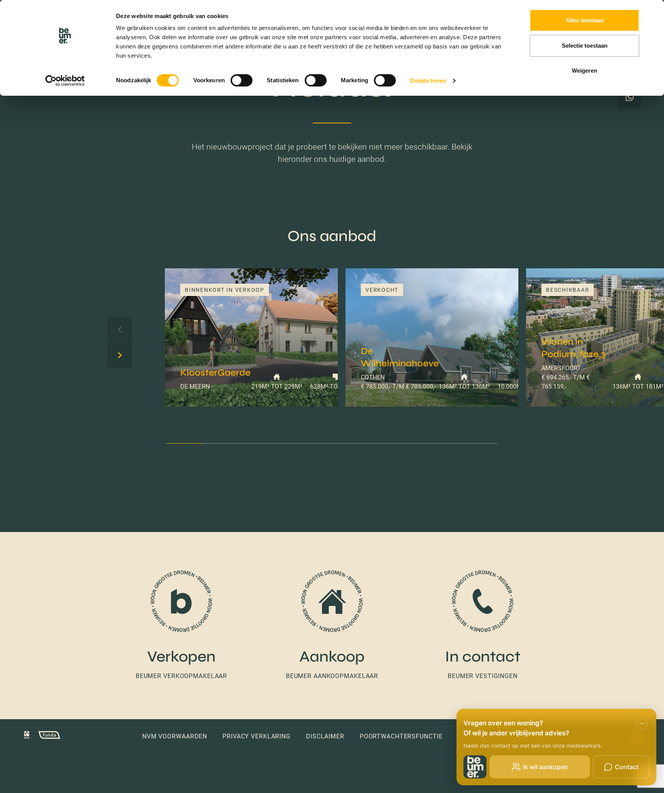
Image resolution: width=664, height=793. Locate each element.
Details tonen (428, 80)
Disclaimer (325, 736)
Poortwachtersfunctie (401, 736)
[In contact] (482, 625)
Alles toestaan (585, 20)
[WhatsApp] (629, 97)
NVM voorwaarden (174, 736)
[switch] (241, 80)
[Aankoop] (332, 625)
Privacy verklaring (256, 736)
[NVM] (27, 736)
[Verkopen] (181, 625)
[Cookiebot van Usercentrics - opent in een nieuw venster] (65, 80)
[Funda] (45, 736)
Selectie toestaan (585, 45)
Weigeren (584, 70)
